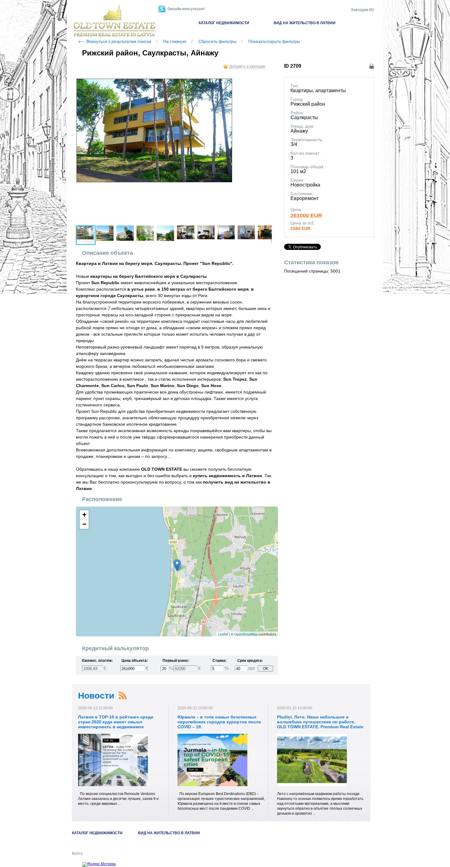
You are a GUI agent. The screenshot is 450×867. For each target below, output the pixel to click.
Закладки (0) (362, 10)
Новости (96, 695)
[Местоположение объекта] (177, 565)
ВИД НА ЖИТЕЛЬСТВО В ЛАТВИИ (305, 23)
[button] (266, 83)
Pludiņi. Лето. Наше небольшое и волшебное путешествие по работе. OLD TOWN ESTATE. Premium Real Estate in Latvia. (320, 724)
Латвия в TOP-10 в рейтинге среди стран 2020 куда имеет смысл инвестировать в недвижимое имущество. (115, 724)
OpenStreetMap (246, 633)
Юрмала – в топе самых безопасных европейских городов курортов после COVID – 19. (219, 721)
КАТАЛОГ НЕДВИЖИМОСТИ (224, 23)
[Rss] (122, 695)
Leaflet (223, 633)
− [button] (84, 524)
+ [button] (84, 514)
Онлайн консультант (186, 9)
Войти (77, 853)
